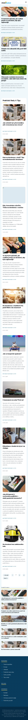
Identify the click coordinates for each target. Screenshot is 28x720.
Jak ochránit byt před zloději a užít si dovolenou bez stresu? (13, 124)
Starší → (6, 578)
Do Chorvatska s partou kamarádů (10, 649)
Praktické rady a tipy (9, 32)
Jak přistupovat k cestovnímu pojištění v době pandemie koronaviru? (12, 496)
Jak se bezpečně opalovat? (12, 354)
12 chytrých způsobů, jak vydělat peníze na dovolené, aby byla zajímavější (12, 20)
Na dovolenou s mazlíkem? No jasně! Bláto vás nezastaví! (13, 307)
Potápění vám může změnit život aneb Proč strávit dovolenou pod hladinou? (13, 611)
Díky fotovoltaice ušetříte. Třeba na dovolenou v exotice (13, 206)
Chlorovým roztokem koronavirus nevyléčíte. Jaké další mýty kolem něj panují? (13, 78)
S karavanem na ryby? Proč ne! (13, 400)
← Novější (6, 575)
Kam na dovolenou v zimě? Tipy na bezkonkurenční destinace (13, 158)
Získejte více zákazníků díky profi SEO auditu (14, 49)
